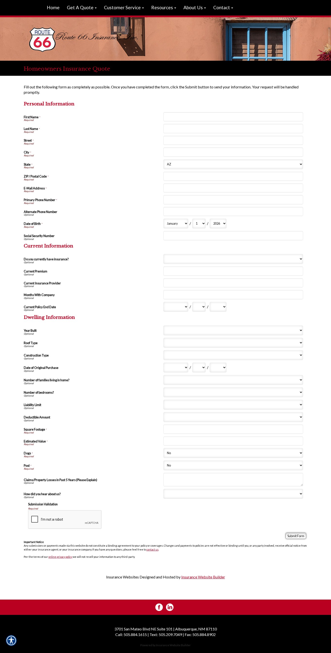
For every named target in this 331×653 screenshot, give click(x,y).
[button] (81, 8)
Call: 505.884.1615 (131, 634)
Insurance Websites (122, 577)
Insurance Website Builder (203, 577)
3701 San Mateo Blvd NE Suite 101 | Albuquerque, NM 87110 (165, 629)
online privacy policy (60, 556)
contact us (152, 549)
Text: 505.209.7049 (166, 634)
